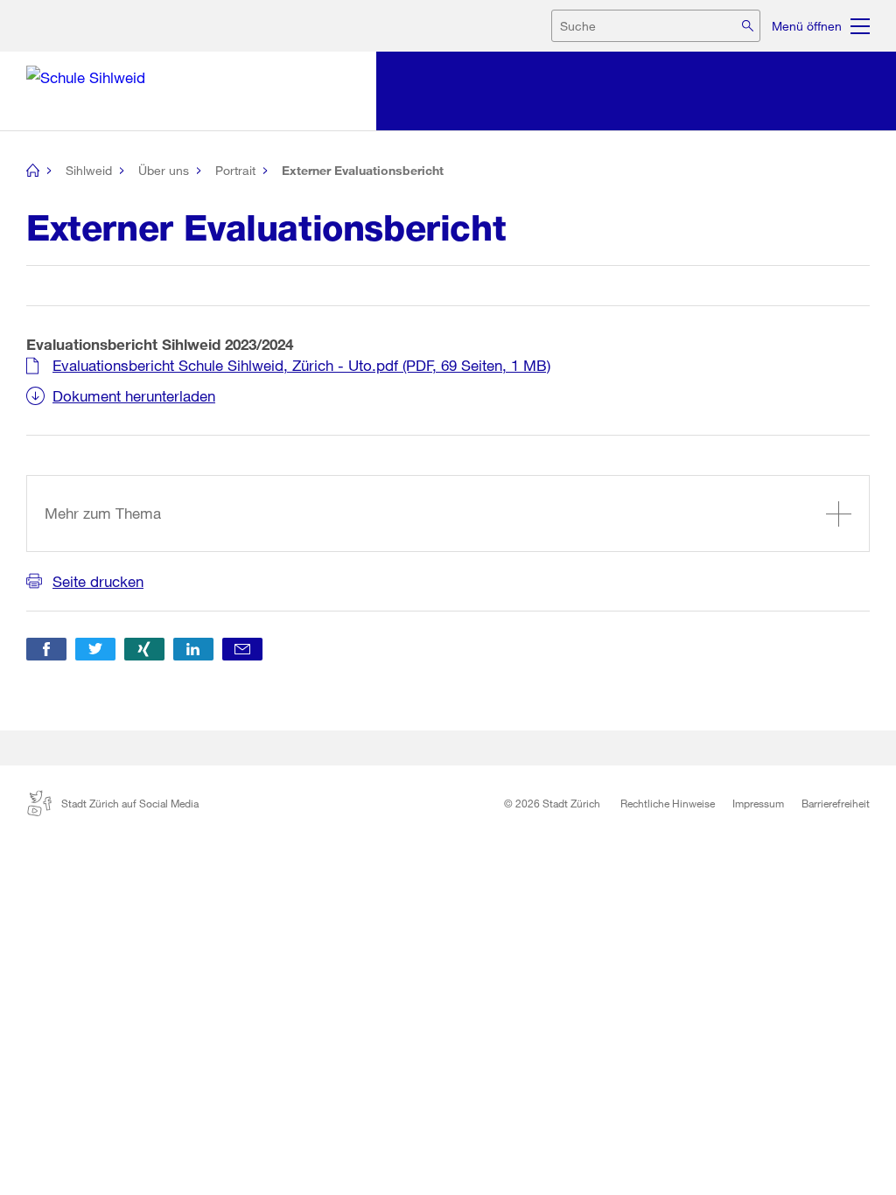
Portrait (235, 170)
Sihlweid (89, 170)
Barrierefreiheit (836, 803)
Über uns (163, 170)
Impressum (758, 803)
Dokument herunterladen (133, 396)
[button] (46, 649)
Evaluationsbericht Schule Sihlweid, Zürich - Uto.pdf (301, 365)
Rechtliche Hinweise (667, 803)
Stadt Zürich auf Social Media (130, 803)
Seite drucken (98, 581)
